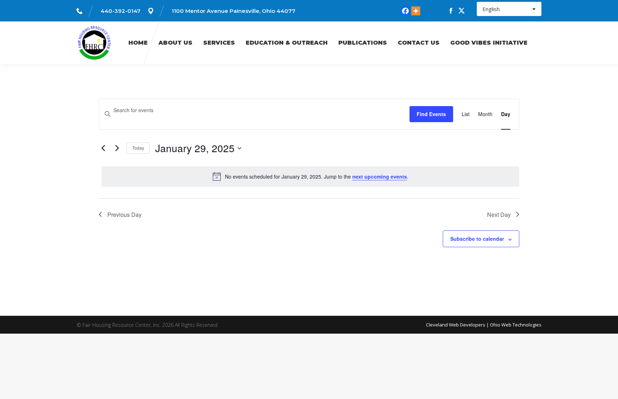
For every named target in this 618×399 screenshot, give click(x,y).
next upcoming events (379, 176)
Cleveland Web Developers (455, 324)
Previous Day (124, 214)
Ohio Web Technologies (515, 324)
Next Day (499, 214)
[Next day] (117, 148)
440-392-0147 (120, 11)
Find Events (431, 114)
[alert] (310, 176)
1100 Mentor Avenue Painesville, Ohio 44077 (233, 11)
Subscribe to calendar (477, 238)
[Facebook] (405, 10)
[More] (415, 10)
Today (138, 148)
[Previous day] (103, 148)
